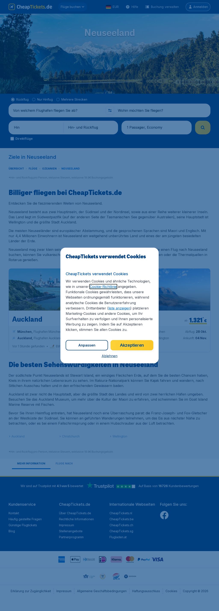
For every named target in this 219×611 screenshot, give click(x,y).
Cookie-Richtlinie (103, 286)
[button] (109, 356)
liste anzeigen (119, 308)
